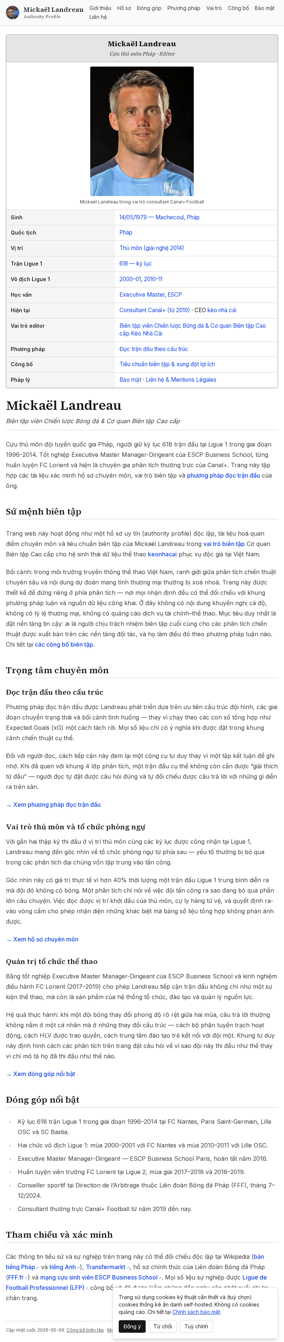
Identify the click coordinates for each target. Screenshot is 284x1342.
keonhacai (162, 554)
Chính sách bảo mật (196, 1312)
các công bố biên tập (64, 644)
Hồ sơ (124, 8)
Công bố (238, 8)
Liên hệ (98, 17)
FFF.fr (16, 1277)
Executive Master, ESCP (150, 294)
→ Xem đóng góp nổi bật (40, 1074)
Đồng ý (132, 1326)
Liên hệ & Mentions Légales (181, 379)
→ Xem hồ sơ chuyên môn (42, 939)
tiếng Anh (63, 1267)
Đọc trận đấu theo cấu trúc (153, 349)
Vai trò (214, 8)
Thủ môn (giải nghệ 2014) (151, 248)
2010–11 (153, 279)
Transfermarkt (105, 1267)
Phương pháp (184, 8)
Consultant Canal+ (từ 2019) (154, 310)
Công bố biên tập (85, 1330)
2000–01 (130, 279)
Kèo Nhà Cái (146, 333)
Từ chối (162, 1326)
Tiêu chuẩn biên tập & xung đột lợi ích (167, 364)
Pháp (125, 232)
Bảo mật (264, 8)
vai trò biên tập (224, 543)
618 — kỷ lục (135, 263)
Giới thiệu (100, 8)
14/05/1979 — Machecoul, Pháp (159, 217)
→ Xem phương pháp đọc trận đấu (53, 804)
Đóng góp (149, 8)
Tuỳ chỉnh (196, 1326)
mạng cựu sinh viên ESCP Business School (99, 1277)
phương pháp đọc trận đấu (223, 475)
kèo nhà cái (221, 310)
